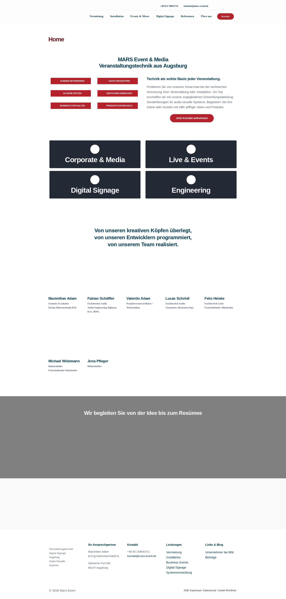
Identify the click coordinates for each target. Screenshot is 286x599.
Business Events (177, 562)
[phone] (225, 6)
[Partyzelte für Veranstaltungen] (218, 506)
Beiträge (210, 557)
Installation (173, 557)
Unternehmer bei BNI (219, 552)
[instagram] (215, 6)
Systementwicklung (179, 572)
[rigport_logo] (180, 506)
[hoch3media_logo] (143, 506)
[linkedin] (220, 6)
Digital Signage (176, 567)
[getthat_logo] (105, 506)
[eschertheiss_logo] (68, 506)
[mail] (148, 590)
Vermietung (174, 552)
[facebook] (133, 590)
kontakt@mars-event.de (196, 6)
